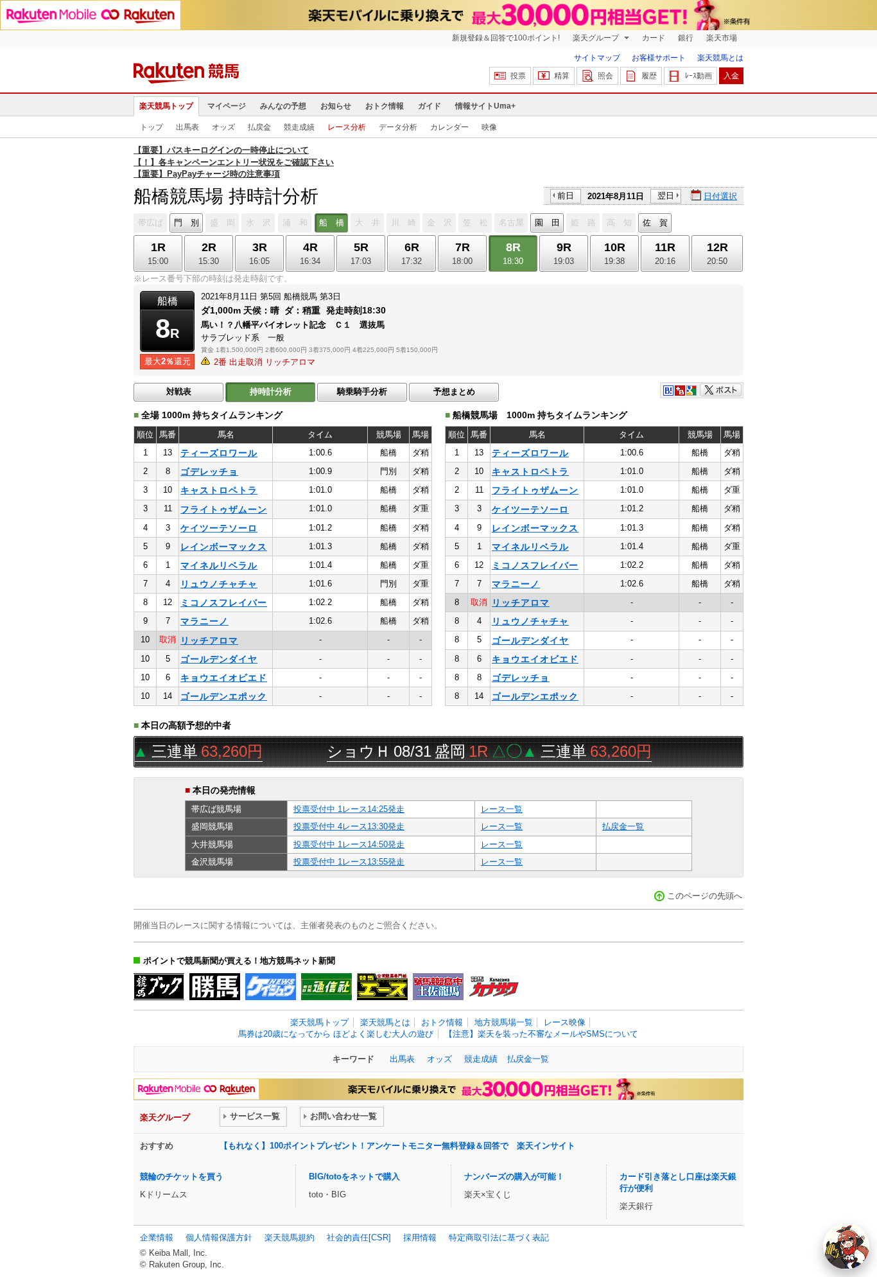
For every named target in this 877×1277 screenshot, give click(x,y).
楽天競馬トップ (166, 105)
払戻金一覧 (623, 826)
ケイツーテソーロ (218, 528)
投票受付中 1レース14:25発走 (348, 809)
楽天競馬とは (720, 57)
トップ (151, 127)
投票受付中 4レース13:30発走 (348, 826)
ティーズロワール (218, 453)
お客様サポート (659, 57)
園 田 (547, 222)
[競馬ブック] (159, 986)
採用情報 (420, 1237)
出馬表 (187, 127)
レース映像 (565, 1022)
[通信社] (326, 986)
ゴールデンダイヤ (218, 659)
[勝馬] (214, 986)
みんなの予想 (283, 105)
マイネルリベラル (218, 565)
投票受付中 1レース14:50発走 (348, 844)
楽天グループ (597, 37)
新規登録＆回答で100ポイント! (506, 37)
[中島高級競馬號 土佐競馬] (438, 986)
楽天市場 (721, 37)
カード (653, 37)
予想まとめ (454, 391)
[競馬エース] (382, 986)
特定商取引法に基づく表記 (499, 1237)
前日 (565, 195)
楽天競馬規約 (290, 1237)
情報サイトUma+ (485, 105)
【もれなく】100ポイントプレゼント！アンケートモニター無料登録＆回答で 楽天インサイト (397, 1145)
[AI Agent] (846, 1246)
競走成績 (299, 127)
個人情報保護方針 (219, 1237)
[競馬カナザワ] (494, 986)
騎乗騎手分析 (362, 391)
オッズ (223, 127)
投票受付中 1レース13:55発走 (348, 862)
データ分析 (398, 127)
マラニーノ (204, 621)
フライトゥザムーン (223, 509)
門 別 (186, 222)
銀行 (685, 37)
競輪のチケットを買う (181, 1176)
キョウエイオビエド (223, 678)
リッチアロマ (209, 640)
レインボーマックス (223, 547)
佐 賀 (655, 222)
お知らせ (335, 105)
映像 (489, 127)
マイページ (226, 105)
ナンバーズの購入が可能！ (514, 1176)
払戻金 (259, 127)
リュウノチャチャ (218, 584)
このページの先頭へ (704, 896)
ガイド (429, 105)
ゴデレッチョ (209, 471)
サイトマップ (597, 57)
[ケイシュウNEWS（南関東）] (270, 986)
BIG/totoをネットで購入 (354, 1176)
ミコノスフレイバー (223, 602)
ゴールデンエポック (223, 696)
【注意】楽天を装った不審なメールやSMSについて (541, 1034)
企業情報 (156, 1237)
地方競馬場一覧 (503, 1022)
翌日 (665, 195)
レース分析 (346, 127)
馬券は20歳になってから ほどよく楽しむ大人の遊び (335, 1034)
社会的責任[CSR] (359, 1237)
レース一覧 (502, 809)
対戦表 (178, 391)
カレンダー (449, 127)
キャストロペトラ (218, 490)
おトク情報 (384, 105)
